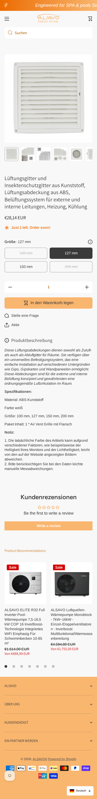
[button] (90, 19)
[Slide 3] (21, 666)
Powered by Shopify (62, 759)
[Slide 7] (53, 666)
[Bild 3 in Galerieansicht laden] (44, 154)
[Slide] (90, 242)
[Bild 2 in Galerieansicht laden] (28, 154)
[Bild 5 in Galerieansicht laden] (76, 154)
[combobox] (48, 32)
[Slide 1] (6, 666)
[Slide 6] (45, 666)
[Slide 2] (13, 666)
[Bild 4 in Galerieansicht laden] (60, 154)
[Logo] (48, 19)
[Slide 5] (37, 666)
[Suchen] (8, 32)
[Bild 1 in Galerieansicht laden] (11, 154)
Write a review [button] (48, 526)
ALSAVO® (40, 759)
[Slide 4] (29, 666)
